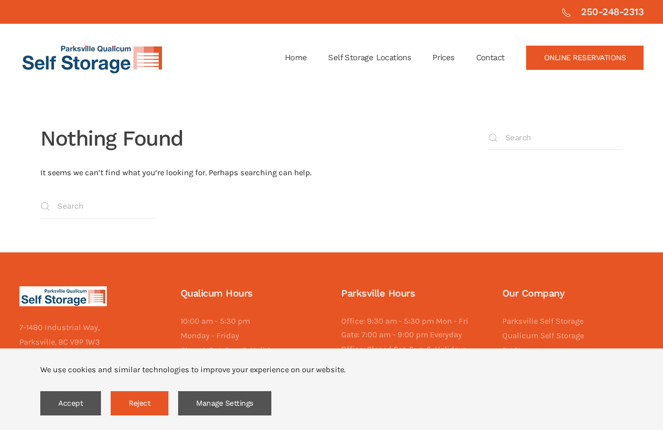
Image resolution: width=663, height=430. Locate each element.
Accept (70, 403)
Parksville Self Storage (542, 321)
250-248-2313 (612, 11)
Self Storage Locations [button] (369, 57)
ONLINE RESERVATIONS (585, 57)
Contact (490, 57)
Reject (139, 403)
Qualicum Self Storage (543, 335)
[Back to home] (92, 57)
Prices (443, 57)
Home (296, 57)
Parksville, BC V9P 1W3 (59, 342)
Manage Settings (224, 403)
